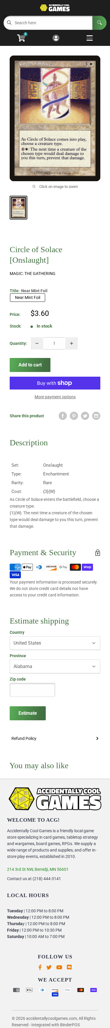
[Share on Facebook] (63, 416)
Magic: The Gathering (32, 273)
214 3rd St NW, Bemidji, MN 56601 (38, 869)
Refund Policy (23, 738)
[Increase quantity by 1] (71, 343)
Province (18, 656)
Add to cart (30, 365)
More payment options (55, 396)
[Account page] (56, 38)
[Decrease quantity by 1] (37, 343)
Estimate (27, 713)
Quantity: (18, 343)
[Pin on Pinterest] (74, 416)
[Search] (99, 23)
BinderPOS (70, 1024)
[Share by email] (96, 416)
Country (17, 632)
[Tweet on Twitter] (85, 416)
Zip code (18, 679)
